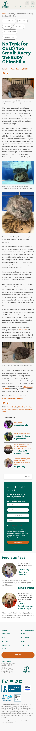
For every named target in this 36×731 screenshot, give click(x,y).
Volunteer (6, 634)
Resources (6, 645)
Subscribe (18, 542)
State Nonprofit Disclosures (25, 721)
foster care (22, 330)
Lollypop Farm (9, 69)
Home (4, 14)
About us (5, 641)
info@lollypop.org (7, 672)
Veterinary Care (10, 37)
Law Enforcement (28, 630)
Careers (24, 641)
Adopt (4, 630)
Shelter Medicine (10, 32)
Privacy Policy (12, 721)
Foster (4, 638)
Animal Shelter (9, 21)
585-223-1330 (10, 663)
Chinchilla (22, 21)
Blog (23, 634)
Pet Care (7, 26)
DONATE (18, 655)
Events (4, 649)
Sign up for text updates (15, 525)
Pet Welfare (19, 26)
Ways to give (26, 645)
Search (27, 477)
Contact (3, 721)
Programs (25, 638)
